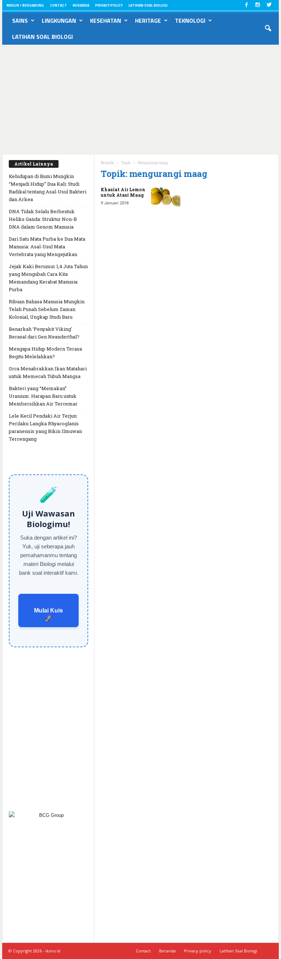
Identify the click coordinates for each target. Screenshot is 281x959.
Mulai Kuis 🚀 (48, 614)
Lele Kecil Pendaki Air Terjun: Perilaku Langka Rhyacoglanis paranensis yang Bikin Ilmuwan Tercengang (45, 427)
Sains (20, 20)
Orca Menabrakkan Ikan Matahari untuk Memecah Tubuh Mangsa (48, 372)
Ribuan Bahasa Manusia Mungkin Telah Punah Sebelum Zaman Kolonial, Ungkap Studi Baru (47, 309)
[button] (268, 29)
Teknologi (190, 20)
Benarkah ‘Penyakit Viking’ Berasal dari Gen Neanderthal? (44, 333)
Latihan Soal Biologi (148, 5)
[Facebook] (246, 5)
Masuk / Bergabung (25, 5)
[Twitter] (269, 5)
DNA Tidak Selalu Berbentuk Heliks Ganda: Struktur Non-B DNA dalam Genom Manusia (43, 219)
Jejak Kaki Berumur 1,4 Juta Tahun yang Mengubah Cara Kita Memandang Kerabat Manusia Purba (48, 278)
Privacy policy (109, 5)
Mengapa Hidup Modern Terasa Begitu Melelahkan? (45, 352)
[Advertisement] (140, 99)
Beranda (81, 5)
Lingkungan (59, 20)
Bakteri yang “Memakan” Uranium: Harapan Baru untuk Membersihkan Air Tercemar (43, 396)
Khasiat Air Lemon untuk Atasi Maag (123, 192)
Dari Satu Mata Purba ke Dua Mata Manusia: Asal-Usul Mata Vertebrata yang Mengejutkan (47, 247)
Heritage (148, 20)
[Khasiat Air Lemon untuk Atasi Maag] (165, 198)
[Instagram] (257, 5)
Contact (58, 5)
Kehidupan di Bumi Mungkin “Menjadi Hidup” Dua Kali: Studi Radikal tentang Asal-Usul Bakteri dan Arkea (47, 188)
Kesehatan (105, 20)
